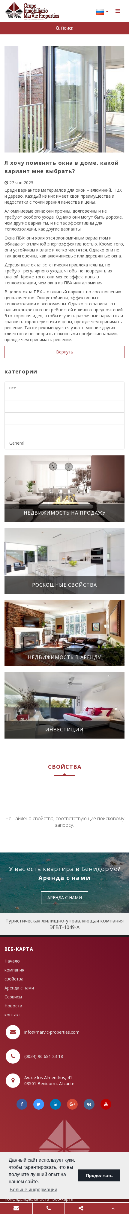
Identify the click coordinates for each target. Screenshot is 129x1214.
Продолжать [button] (99, 1175)
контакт (12, 1015)
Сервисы (13, 997)
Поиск (66, 28)
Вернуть (64, 352)
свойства (13, 979)
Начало (12, 961)
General (16, 443)
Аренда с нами (19, 988)
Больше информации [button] (33, 1189)
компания (14, 970)
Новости (13, 1006)
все (12, 388)
